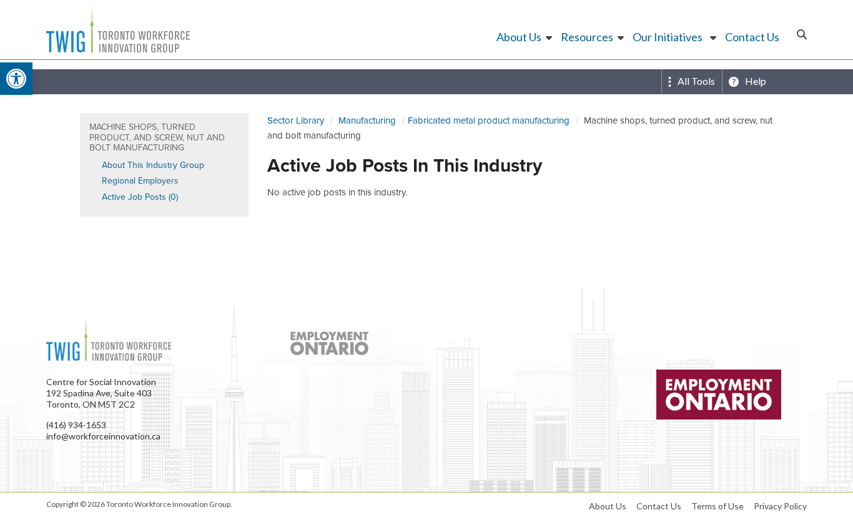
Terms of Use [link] (717, 506)
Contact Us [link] (752, 37)
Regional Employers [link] (140, 180)
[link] (16, 78)
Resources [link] (587, 37)
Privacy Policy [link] (780, 506)
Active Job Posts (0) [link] (140, 197)
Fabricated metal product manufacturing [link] (488, 120)
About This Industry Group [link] (153, 165)
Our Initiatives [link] (668, 37)
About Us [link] (518, 37)
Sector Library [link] (295, 120)
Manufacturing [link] (367, 120)
